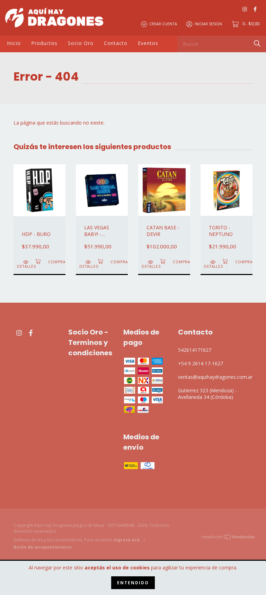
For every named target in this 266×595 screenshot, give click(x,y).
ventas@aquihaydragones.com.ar (215, 377)
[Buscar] (257, 43)
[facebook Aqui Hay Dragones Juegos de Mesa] (255, 8)
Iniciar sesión (208, 23)
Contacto (115, 43)
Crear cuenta (163, 23)
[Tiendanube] (228, 538)
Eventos (148, 43)
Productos (44, 43)
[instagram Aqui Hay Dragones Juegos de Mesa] (245, 8)
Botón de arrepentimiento (43, 547)
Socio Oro (81, 43)
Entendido (133, 583)
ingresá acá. (127, 540)
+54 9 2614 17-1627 (200, 363)
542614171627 (194, 350)
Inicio (14, 43)
